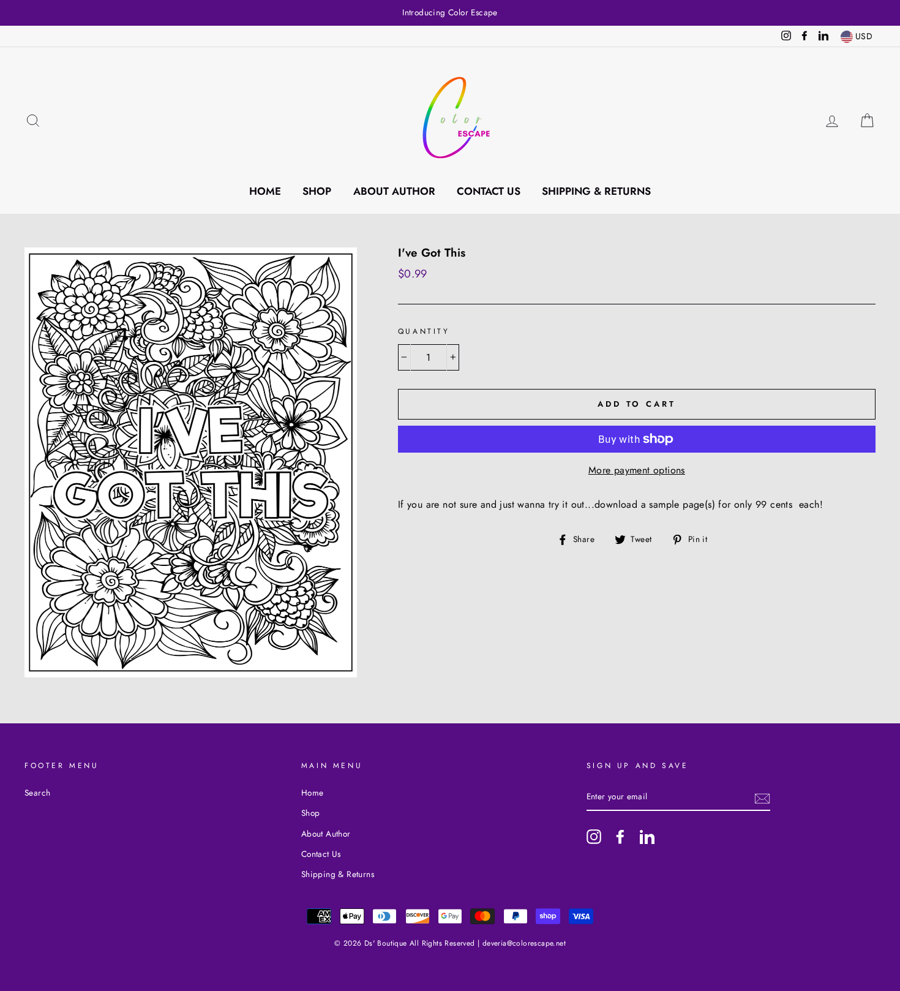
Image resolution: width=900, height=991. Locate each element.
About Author (394, 191)
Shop (316, 191)
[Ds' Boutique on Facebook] (620, 836)
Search (37, 792)
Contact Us (488, 191)
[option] (450, 13)
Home (265, 191)
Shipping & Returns (596, 191)
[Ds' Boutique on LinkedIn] (647, 836)
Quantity (424, 331)
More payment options (636, 470)
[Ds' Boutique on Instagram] (594, 836)
